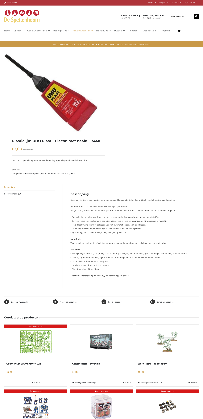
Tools (72, 173)
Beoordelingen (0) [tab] (12, 194)
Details (37, 383)
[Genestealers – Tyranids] (101, 342)
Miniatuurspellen (32, 173)
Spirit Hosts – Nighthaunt (152, 363)
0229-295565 (12, 3)
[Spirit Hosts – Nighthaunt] (167, 342)
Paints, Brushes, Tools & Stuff (55, 173)
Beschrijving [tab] (10, 187)
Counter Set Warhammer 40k (23, 363)
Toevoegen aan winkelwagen (86, 383)
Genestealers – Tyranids (86, 363)
